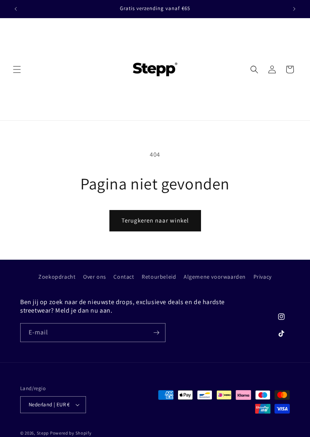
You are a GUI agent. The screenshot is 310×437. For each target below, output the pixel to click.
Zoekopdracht (56, 276)
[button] (17, 69)
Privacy (262, 276)
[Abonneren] (156, 332)
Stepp (43, 433)
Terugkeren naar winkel (155, 220)
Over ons (94, 276)
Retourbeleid (159, 276)
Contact (123, 276)
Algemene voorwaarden (215, 276)
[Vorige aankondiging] (16, 9)
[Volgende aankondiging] (294, 9)
